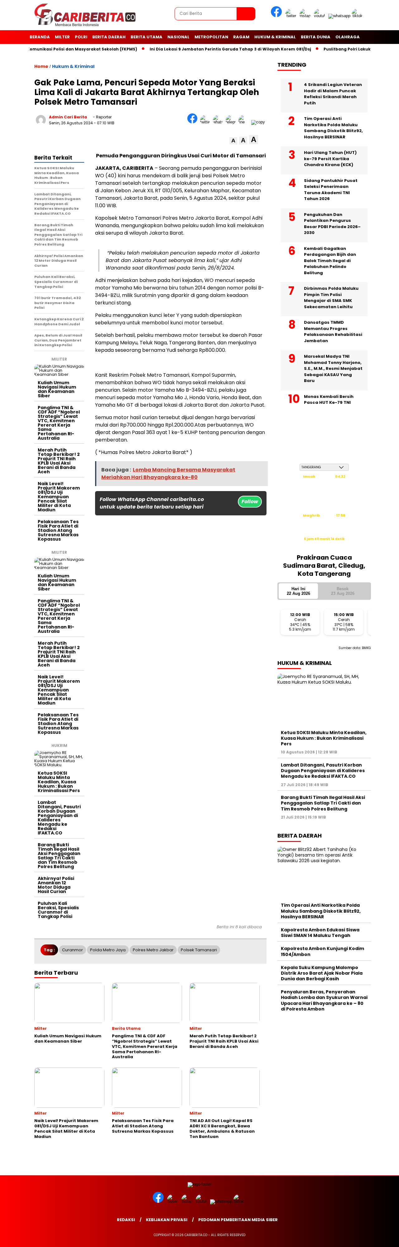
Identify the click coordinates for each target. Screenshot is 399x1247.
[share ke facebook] (193, 122)
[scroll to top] (382, 1237)
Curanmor (72, 950)
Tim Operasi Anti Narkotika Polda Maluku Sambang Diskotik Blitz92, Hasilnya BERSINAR (333, 128)
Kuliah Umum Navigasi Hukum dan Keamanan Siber (57, 389)
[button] (233, 140)
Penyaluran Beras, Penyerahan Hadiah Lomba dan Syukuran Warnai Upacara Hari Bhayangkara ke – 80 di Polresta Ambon (324, 1000)
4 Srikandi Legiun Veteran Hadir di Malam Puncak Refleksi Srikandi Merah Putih (333, 94)
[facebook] (277, 15)
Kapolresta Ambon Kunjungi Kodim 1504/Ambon (322, 951)
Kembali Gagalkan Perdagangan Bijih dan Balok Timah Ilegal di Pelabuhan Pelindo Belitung (330, 261)
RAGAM (241, 37)
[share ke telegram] (232, 122)
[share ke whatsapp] (219, 122)
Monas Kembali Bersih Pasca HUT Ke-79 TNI (328, 400)
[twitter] (291, 15)
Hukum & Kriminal (275, 37)
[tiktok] (358, 15)
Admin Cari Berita (68, 117)
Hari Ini (298, 591)
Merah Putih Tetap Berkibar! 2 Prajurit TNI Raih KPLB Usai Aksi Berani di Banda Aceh (59, 461)
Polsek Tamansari (199, 950)
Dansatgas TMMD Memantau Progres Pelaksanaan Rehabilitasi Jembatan (333, 331)
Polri (81, 37)
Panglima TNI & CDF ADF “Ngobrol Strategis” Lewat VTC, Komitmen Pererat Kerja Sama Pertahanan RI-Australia (59, 422)
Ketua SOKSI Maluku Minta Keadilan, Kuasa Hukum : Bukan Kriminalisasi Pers (59, 782)
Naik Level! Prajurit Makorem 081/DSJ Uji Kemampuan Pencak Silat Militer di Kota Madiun (59, 496)
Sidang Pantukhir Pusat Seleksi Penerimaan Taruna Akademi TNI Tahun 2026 (331, 190)
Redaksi (126, 1220)
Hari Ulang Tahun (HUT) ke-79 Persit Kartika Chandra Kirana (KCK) (330, 159)
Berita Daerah (109, 37)
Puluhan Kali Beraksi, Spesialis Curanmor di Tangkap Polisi (58, 910)
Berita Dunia (315, 37)
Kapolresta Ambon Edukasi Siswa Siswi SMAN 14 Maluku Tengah (320, 933)
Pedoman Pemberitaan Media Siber (238, 1220)
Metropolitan (211, 37)
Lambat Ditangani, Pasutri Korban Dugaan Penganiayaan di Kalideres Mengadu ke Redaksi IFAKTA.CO (59, 817)
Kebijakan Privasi (166, 1220)
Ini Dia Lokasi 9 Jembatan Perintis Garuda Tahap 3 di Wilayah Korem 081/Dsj (213, 49)
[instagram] (306, 15)
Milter (62, 37)
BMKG (366, 648)
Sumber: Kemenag (324, 545)
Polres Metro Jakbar (153, 950)
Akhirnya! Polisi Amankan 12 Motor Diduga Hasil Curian (56, 885)
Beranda (40, 37)
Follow (250, 501)
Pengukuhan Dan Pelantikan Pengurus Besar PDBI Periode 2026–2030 (332, 224)
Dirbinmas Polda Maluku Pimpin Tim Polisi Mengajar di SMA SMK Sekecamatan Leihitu (331, 297)
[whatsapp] (339, 15)
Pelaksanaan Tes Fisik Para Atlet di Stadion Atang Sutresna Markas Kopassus (58, 530)
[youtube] (320, 15)
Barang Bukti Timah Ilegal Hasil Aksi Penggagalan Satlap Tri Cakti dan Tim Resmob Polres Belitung (59, 856)
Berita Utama (146, 37)
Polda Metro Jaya (108, 950)
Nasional (178, 37)
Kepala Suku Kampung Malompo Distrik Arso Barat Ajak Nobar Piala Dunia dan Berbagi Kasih (322, 973)
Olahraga (347, 37)
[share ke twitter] (206, 122)
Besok (342, 591)
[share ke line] (244, 122)
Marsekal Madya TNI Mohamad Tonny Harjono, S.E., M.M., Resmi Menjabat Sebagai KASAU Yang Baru (333, 368)
